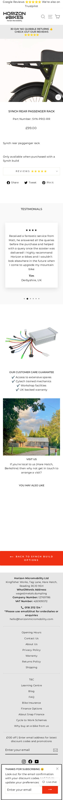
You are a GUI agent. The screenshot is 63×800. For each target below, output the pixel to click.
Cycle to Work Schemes (31, 720)
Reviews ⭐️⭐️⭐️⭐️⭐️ (31, 171)
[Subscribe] (55, 750)
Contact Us (31, 638)
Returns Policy (31, 661)
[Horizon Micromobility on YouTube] (37, 762)
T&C (31, 679)
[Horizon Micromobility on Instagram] (24, 762)
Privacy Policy (31, 650)
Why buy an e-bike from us (31, 726)
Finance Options (31, 708)
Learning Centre (31, 685)
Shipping (31, 667)
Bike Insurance (31, 702)
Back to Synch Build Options (34, 558)
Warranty (31, 655)
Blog (31, 691)
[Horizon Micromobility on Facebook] (30, 762)
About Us (31, 644)
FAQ (31, 697)
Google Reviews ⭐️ (22, 2)
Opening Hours (31, 632)
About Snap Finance (31, 714)
